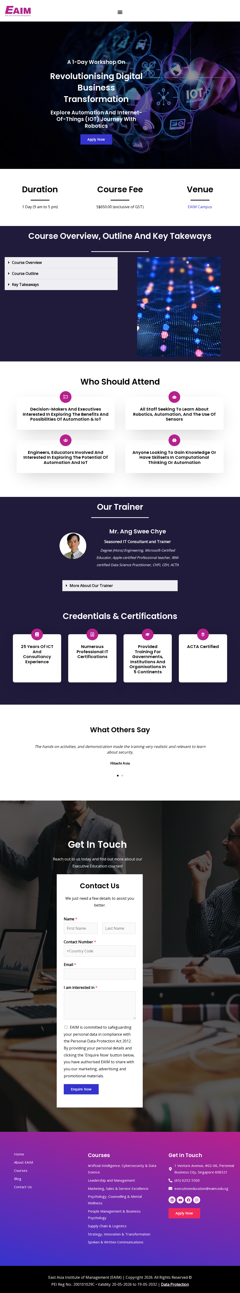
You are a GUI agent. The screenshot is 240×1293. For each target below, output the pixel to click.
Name (70, 918)
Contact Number (80, 941)
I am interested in (81, 987)
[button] (120, 12)
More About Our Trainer (91, 585)
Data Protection (175, 1284)
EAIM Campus (200, 206)
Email (70, 964)
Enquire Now (81, 1089)
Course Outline (25, 273)
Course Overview (27, 262)
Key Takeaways (25, 284)
